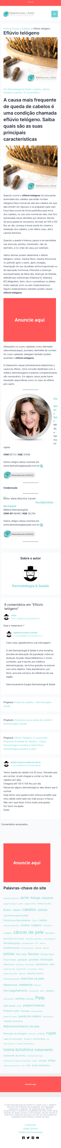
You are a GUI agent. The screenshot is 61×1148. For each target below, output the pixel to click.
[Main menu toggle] (54, 14)
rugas (51, 1033)
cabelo (17, 909)
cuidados (7, 933)
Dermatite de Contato (13, 939)
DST (36, 943)
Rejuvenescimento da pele (21, 1026)
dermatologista (49, 939)
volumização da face (11, 1066)
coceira (25, 925)
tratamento (44, 1050)
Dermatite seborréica (33, 939)
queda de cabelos (29, 1016)
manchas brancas (35, 973)
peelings (30, 999)
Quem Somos (30, 1128)
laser (52, 964)
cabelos (37, 89)
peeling (20, 998)
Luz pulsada (32, 969)
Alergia (35, 898)
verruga (42, 1060)
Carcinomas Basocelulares (16, 920)
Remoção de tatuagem (15, 1033)
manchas (22, 974)
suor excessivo (9, 1044)
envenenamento (27, 948)
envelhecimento (11, 947)
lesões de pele (9, 969)
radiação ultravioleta (13, 1021)
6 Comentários (32, 92)
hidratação (46, 959)
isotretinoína (42, 964)
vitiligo (52, 1060)
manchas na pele (32, 978)
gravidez (34, 959)
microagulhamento (15, 990)
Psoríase (25, 1011)
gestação (22, 959)
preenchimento (34, 1005)
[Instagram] (32, 1137)
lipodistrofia (21, 969)
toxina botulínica (18, 1049)
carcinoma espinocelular (15, 915)
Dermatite (49, 933)
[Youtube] (37, 1137)
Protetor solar (11, 1010)
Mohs (42, 991)
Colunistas (30, 1124)
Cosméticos (47, 926)
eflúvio (42, 943)
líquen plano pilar (10, 974)
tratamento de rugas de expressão (17, 1061)
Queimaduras (48, 1017)
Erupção (38, 948)
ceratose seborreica (11, 926)
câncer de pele (28, 932)
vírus (23, 1066)
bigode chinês (30, 904)
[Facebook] (23, 1137)
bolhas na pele (44, 903)
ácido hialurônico (41, 1065)
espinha (46, 948)
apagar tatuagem (10, 904)
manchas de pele (11, 979)
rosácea (41, 1033)
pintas (19, 1006)
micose (37, 985)
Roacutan (32, 1034)
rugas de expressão (12, 1039)
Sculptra (27, 1039)
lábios (41, 969)
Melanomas (10, 984)
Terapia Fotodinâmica (25, 1044)
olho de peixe (8, 999)
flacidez (33, 954)
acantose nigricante (11, 898)
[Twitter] (28, 1137)
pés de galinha (37, 1011)
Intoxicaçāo (29, 965)
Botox (7, 909)
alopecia (47, 898)
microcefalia (34, 991)
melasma (26, 985)
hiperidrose (8, 964)
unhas (34, 1061)
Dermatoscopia (28, 943)
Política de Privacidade (30, 1132)
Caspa (34, 921)
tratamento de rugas (35, 1056)
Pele (40, 998)
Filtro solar (21, 954)
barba (20, 904)
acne (24, 897)
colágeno (36, 925)
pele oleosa (9, 1005)
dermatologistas (11, 943)
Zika (28, 1065)
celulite (42, 920)
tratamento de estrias (14, 1055)
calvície (42, 910)
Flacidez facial (47, 954)
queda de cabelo (10, 1017)
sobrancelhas (39, 1039)
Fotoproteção (9, 960)
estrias (9, 954)
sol (48, 1039)
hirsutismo (19, 965)
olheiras (50, 990)
